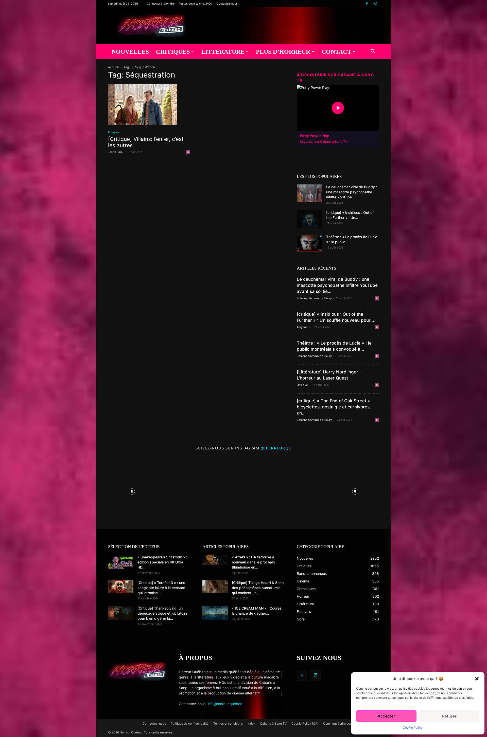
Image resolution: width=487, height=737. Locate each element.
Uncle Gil (302, 385)
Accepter (386, 716)
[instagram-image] (132, 490)
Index (251, 723)
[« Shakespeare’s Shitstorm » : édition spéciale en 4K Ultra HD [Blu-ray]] (120, 562)
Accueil (113, 67)
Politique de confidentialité (189, 723)
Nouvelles (130, 51)
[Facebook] (367, 3)
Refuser (449, 716)
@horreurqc (276, 447)
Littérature (223, 51)
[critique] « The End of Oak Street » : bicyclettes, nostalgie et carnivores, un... (335, 406)
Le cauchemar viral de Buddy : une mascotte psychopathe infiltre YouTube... (351, 192)
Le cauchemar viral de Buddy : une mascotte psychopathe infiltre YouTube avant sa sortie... (337, 285)
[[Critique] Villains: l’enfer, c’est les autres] (149, 104)
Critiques (173, 51)
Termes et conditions (228, 723)
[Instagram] (375, 3)
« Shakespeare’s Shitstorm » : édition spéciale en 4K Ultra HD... (162, 562)
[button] (476, 678)
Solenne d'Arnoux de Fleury (314, 298)
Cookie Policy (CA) (304, 723)
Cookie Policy (413, 727)
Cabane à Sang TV (273, 723)
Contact (336, 51)
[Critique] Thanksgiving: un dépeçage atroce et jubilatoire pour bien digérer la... (162, 613)
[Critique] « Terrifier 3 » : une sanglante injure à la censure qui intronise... (161, 587)
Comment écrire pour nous (341, 723)
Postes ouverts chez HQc (195, 3)
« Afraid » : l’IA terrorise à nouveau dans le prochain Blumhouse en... (253, 562)
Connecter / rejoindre (161, 3)
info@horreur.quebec (224, 704)
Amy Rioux (304, 327)
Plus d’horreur (283, 51)
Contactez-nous (227, 3)
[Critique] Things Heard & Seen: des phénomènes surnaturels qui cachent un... (258, 587)
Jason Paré (115, 152)
